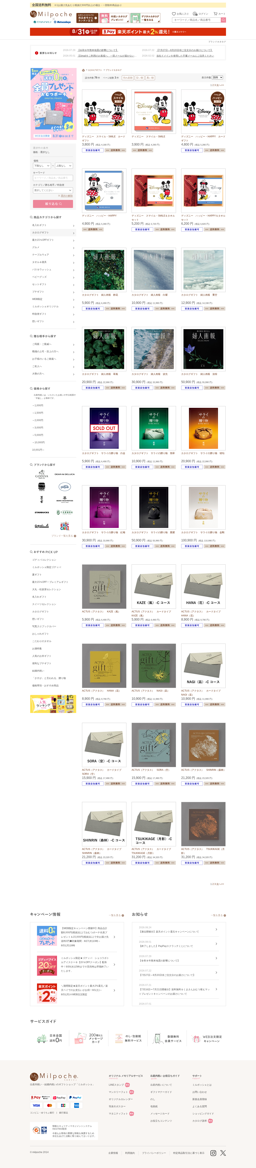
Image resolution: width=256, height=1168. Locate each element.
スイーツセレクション (44, 604)
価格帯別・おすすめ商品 (45, 685)
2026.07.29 (69, 50)
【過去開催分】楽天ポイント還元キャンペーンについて (169, 931)
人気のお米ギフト (41, 656)
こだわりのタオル (41, 641)
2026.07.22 (148, 50)
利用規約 (130, 1153)
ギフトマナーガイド (161, 1092)
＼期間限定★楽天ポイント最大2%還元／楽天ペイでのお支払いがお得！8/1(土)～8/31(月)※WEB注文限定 (84, 990)
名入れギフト (39, 596)
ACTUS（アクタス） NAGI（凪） (151, 690)
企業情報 (113, 1153)
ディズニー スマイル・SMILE (148, 136)
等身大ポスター (117, 1106)
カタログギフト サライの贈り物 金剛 (202, 532)
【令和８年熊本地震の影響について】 (97, 50)
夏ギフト (37, 574)
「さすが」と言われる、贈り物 (49, 678)
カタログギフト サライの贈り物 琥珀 (202, 453)
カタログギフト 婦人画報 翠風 (100, 374)
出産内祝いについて (161, 1084)
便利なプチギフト (41, 663)
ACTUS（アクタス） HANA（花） (101, 690)
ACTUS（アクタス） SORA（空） (151, 770)
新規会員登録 (199, 1099)
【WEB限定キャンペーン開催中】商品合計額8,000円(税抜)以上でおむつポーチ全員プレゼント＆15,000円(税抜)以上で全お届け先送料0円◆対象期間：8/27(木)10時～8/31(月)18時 (85, 937)
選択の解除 (67, 195)
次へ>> (220, 85)
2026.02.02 (148, 55)
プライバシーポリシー (154, 1153)
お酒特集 (37, 648)
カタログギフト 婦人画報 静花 (100, 294)
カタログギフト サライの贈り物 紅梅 (103, 532)
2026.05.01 (69, 55)
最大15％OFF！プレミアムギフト (50, 582)
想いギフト (38, 619)
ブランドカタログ (114, 70)
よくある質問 (199, 1106)
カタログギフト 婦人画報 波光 (150, 374)
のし (152, 1099)
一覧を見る (115, 915)
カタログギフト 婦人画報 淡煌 (199, 374)
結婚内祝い (38, 670)
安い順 (139, 77)
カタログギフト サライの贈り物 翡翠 (153, 453)
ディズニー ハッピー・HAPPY (99, 215)
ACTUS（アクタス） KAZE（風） (101, 611)
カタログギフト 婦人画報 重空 (199, 294)
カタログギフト (40, 611)
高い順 (150, 77)
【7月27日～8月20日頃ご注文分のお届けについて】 (184, 50)
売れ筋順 (128, 77)
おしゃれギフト (40, 633)
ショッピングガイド (203, 1113)
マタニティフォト (118, 1113)
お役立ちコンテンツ (161, 1120)
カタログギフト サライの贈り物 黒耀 (153, 532)
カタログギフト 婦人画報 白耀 (150, 294)
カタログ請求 (199, 1120)
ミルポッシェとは (202, 1084)
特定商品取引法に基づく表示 (188, 1153)
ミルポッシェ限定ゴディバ (46, 567)
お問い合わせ (199, 1092)
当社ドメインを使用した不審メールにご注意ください (185, 55)
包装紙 (154, 1106)
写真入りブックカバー (44, 626)
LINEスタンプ (116, 1084)
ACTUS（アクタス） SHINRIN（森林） (203, 770)
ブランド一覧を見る (62, 535)
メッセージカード (160, 1113)
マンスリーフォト (118, 1092)
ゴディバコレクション (44, 559)
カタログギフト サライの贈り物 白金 (103, 453)
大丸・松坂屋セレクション (46, 589)
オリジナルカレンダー (121, 1099)
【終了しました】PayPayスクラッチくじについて (166, 946)
